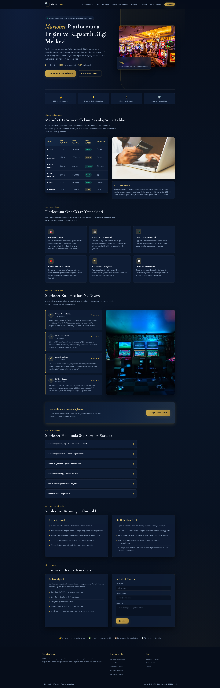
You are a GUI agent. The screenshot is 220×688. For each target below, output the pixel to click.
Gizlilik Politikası (151, 663)
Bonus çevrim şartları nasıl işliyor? (62, 484)
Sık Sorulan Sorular (117, 674)
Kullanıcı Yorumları (139, 4)
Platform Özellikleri (120, 4)
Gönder (122, 621)
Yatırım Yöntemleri (116, 663)
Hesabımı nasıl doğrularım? (59, 494)
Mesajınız (119, 603)
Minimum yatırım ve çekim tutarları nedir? (65, 464)
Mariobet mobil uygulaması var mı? (63, 474)
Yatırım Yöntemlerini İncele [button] (60, 73)
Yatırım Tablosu (102, 4)
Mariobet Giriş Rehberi (118, 659)
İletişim (170, 4)
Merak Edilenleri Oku (90, 73)
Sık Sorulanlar (156, 4)
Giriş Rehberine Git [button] (158, 413)
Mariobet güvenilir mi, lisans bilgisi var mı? (66, 454)
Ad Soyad (119, 584)
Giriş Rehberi (87, 4)
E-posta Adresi (121, 593)
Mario (57, 4)
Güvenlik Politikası (152, 659)
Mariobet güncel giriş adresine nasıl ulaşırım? (67, 444)
